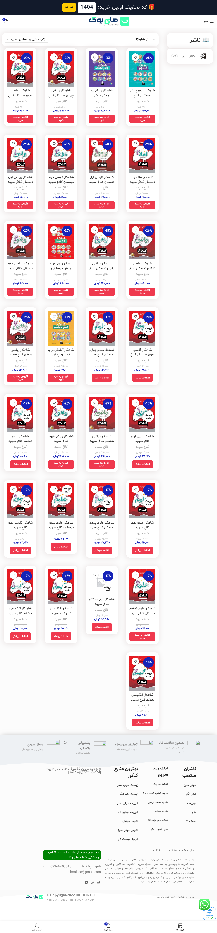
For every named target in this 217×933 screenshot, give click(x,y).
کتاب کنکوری (160, 811)
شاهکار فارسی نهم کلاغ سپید (20, 525)
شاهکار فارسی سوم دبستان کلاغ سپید (142, 355)
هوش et (191, 821)
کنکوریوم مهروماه (158, 820)
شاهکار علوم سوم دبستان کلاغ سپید (61, 525)
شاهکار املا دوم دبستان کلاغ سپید (142, 179)
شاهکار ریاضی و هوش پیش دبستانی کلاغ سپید (102, 97)
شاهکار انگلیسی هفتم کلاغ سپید (142, 697)
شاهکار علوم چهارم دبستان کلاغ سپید (101, 352)
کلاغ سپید (142, 101)
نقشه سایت (160, 784)
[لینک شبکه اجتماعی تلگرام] (86, 882)
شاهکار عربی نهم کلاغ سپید (142, 438)
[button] (142, 119)
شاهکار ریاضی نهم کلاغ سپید (61, 438)
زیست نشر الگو (129, 794)
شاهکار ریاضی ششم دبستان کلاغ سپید (142, 268)
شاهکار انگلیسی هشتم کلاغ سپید (20, 610)
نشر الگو (191, 794)
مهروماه (191, 803)
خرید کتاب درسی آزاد (155, 793)
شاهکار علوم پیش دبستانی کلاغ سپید (142, 95)
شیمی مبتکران (129, 821)
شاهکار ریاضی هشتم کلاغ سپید (102, 438)
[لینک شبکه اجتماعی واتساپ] (92, 882)
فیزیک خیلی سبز (127, 803)
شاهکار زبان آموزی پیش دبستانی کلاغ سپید (61, 268)
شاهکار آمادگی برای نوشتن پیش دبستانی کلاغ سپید (61, 357)
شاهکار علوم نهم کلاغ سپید (142, 525)
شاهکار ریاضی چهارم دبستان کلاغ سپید (61, 95)
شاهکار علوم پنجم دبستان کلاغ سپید (101, 525)
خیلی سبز (190, 785)
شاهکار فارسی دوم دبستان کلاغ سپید (61, 179)
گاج (194, 812)
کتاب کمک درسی (158, 802)
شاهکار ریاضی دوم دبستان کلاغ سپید (20, 266)
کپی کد (69, 7)
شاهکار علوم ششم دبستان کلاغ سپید (142, 610)
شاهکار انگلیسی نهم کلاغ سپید (61, 610)
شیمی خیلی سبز (128, 830)
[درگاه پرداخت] (208, 913)
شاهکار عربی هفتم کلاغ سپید (102, 601)
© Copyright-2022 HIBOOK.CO (71, 895)
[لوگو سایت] (108, 21)
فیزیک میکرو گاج (128, 812)
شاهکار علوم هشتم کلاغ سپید (20, 438)
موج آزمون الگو (159, 829)
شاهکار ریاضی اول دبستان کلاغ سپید (20, 179)
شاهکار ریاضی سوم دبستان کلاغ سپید (20, 95)
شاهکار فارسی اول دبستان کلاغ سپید (101, 179)
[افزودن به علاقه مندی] (135, 57)
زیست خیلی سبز (127, 785)
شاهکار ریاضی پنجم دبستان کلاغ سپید (101, 268)
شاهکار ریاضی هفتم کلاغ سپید (20, 352)
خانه (152, 39)
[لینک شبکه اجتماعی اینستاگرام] (98, 882)
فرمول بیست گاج (127, 839)
